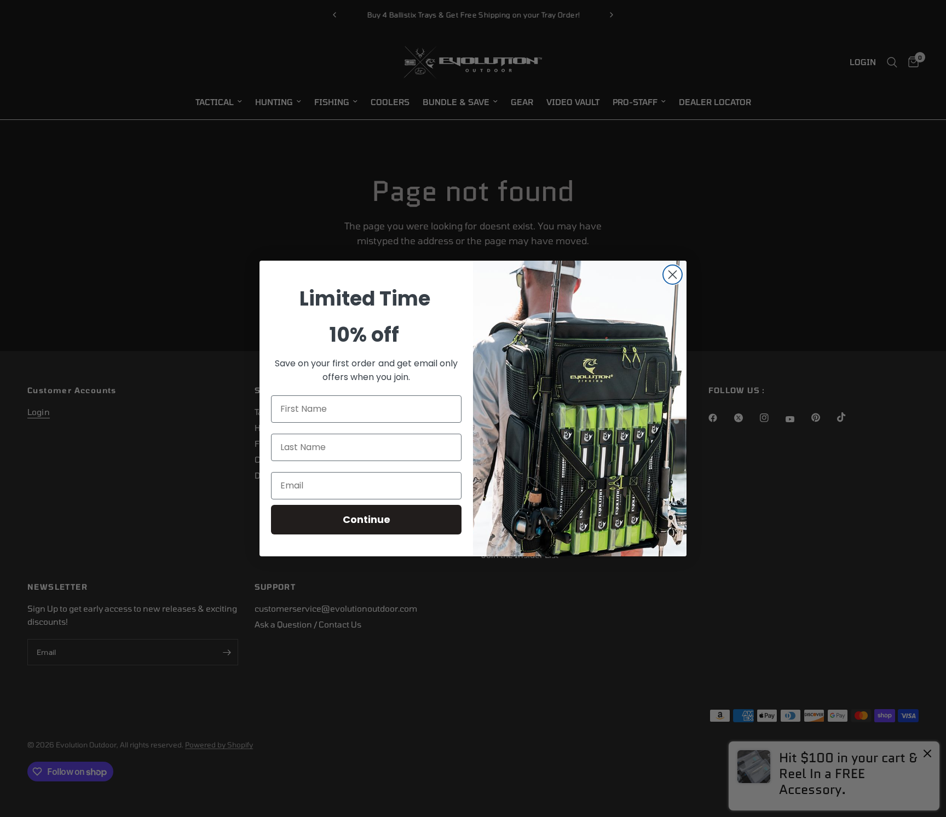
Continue (366, 519)
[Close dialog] (672, 274)
